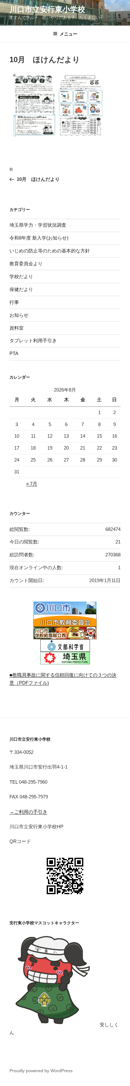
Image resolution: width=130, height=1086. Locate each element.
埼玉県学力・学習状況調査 (37, 225)
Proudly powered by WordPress (41, 1070)
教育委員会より (26, 263)
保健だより (21, 289)
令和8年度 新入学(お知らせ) (38, 237)
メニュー (68, 33)
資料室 (16, 328)
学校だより (21, 276)
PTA (13, 353)
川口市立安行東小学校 (47, 9)
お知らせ (18, 315)
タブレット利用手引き (33, 340)
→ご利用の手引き (28, 811)
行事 (14, 302)
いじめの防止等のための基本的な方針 (49, 250)
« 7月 (31, 483)
